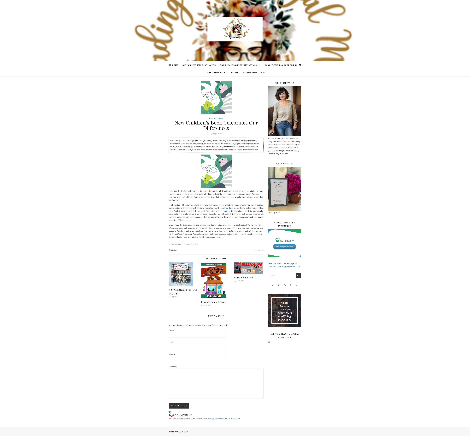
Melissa (174, 250)
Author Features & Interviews (199, 65)
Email (172, 342)
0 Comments (258, 250)
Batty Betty (228, 208)
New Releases (216, 118)
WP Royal (184, 431)
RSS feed (238, 149)
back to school (175, 244)
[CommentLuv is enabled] (216, 415)
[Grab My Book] (284, 189)
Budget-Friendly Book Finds (280, 65)
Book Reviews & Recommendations (238, 65)
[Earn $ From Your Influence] (284, 243)
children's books (190, 244)
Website (172, 354)
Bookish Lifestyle (252, 72)
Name (172, 330)
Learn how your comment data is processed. (221, 418)
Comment (173, 366)
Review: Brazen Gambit (213, 301)
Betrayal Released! (243, 277)
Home (175, 65)
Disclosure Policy (217, 72)
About (234, 72)
